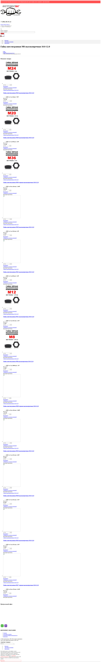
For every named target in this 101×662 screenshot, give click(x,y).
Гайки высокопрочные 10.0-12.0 (10, 90)
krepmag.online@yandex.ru (5, 24)
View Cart (3, 642)
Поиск (2, 33)
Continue (8, 642)
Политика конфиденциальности (10, 635)
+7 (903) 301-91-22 (6, 610)
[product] (51, 72)
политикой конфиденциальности (8, 656)
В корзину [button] (5, 86)
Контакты (5, 636)
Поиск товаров (4, 30)
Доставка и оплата (7, 634)
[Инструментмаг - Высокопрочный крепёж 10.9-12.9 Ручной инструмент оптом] (11, 15)
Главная (5, 633)
